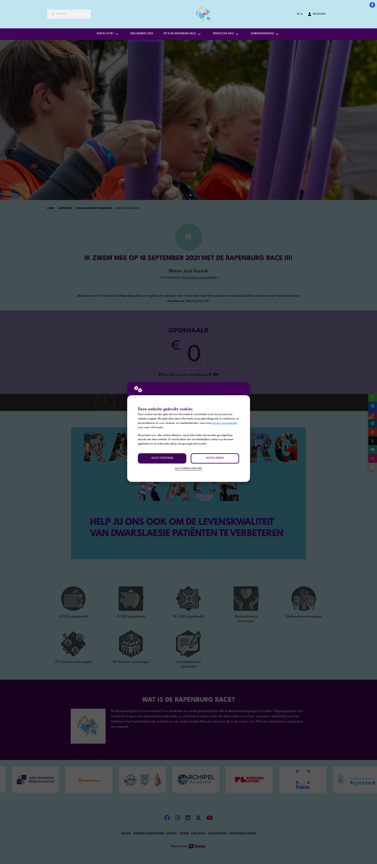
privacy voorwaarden (224, 423)
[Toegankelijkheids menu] (372, 4)
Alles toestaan (162, 458)
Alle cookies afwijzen (188, 468)
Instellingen (215, 458)
